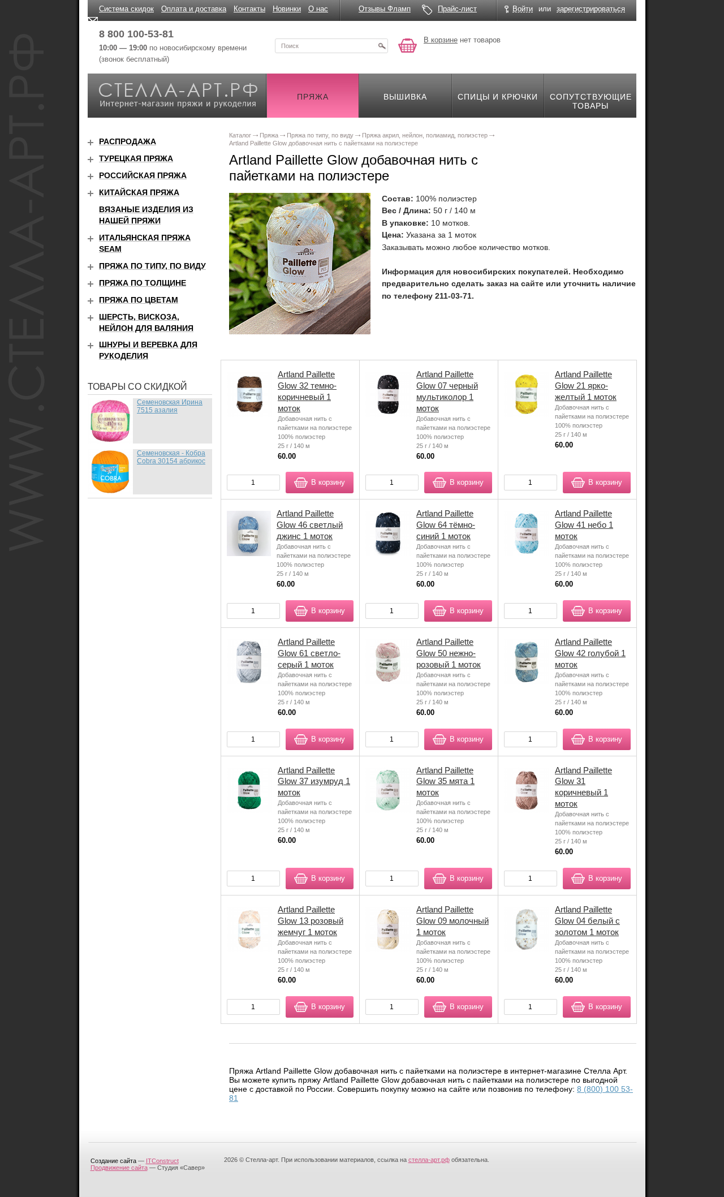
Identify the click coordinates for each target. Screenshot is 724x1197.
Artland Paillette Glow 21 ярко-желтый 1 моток (586, 385)
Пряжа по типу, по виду (152, 265)
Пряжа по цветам (138, 299)
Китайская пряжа (139, 192)
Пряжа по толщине (142, 282)
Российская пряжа (143, 175)
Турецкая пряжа (136, 158)
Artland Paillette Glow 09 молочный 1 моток (452, 921)
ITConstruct (162, 1160)
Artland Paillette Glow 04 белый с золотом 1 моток (587, 921)
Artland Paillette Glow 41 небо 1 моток (584, 525)
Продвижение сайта (119, 1167)
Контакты (249, 9)
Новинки (287, 9)
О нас (318, 9)
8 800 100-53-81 (136, 34)
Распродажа (127, 141)
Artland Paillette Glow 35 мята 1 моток (445, 781)
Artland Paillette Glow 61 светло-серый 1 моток (309, 653)
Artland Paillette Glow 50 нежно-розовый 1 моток (448, 653)
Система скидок (126, 9)
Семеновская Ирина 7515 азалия (169, 406)
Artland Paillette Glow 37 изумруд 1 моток (314, 781)
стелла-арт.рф (429, 1159)
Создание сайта (113, 1160)
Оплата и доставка (193, 9)
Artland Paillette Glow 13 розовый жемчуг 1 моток (310, 921)
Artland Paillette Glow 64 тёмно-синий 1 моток (445, 525)
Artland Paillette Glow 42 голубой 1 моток (590, 653)
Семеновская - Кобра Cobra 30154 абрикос (171, 457)
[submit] (381, 46)
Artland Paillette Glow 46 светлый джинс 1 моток (310, 525)
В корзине (441, 40)
